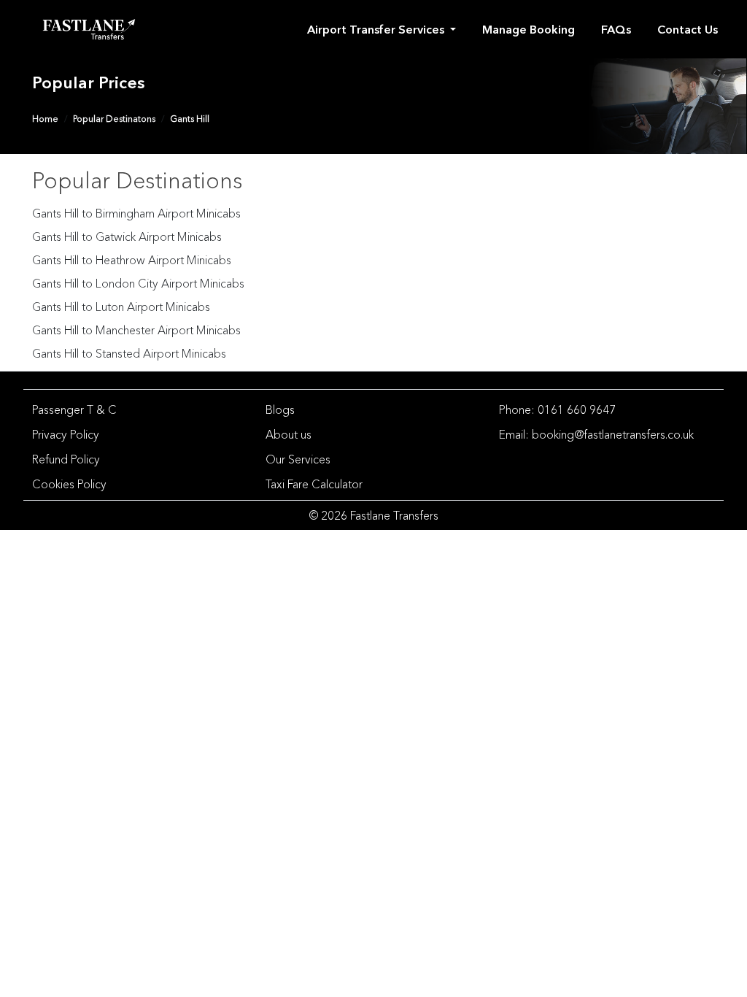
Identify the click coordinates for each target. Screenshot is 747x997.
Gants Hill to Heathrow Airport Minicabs (131, 260)
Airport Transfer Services (377, 29)
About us (288, 434)
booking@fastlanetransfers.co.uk (613, 434)
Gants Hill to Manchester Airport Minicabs (136, 330)
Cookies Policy (69, 484)
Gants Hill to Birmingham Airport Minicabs (136, 213)
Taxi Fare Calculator (314, 484)
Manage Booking (528, 29)
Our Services (298, 459)
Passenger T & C (74, 409)
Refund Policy (66, 459)
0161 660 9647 (577, 409)
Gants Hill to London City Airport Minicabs (138, 283)
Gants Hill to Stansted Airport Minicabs (129, 353)
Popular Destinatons (114, 118)
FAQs (616, 29)
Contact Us (687, 29)
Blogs (280, 409)
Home (45, 118)
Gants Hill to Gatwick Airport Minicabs (127, 236)
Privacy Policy (65, 434)
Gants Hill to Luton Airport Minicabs (121, 306)
